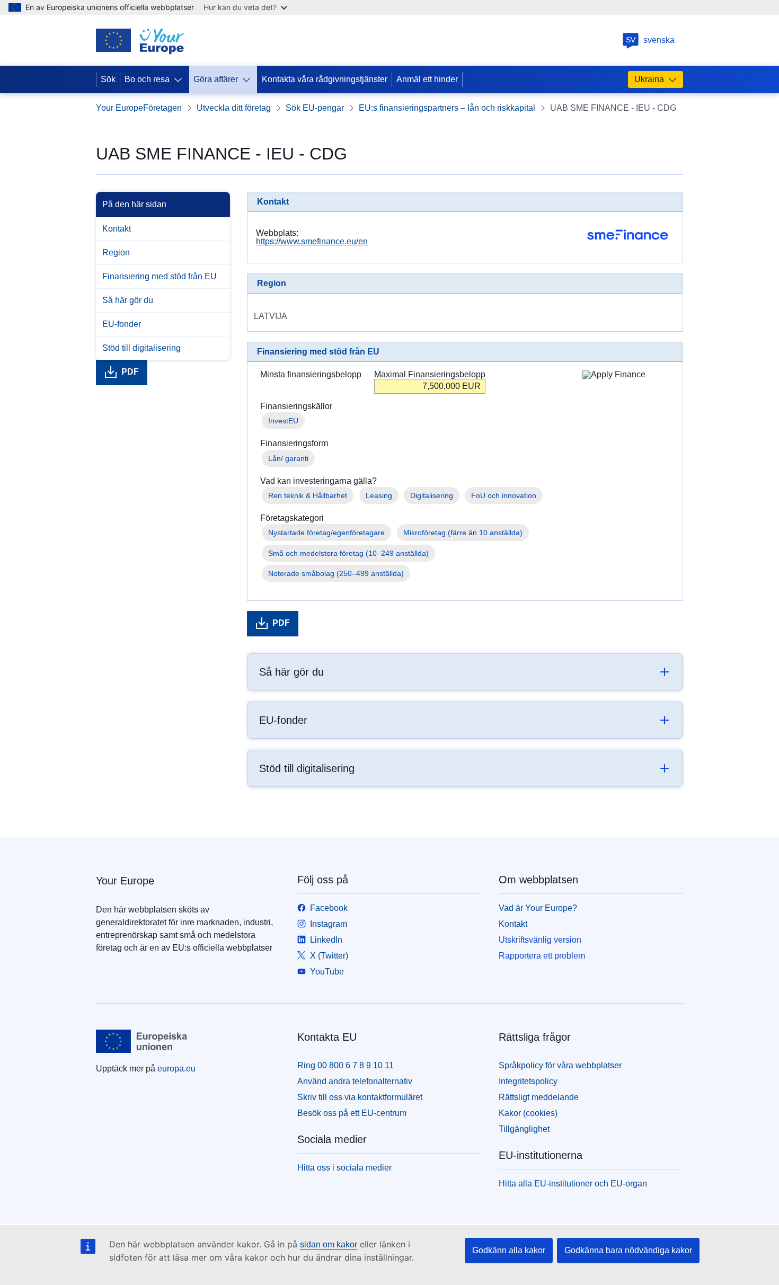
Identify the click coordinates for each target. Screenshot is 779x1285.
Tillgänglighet (524, 1128)
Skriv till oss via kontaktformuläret (359, 1097)
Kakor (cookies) (528, 1113)
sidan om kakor (328, 1244)
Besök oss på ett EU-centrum (351, 1113)
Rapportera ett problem (542, 955)
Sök (108, 79)
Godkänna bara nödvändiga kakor (628, 1250)
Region (116, 252)
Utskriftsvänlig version (540, 939)
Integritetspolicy (528, 1081)
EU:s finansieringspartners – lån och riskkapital (447, 107)
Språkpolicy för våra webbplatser (560, 1065)
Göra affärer (215, 79)
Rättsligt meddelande (539, 1097)
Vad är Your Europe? (538, 907)
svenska (650, 40)
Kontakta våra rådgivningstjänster (324, 79)
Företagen (162, 107)
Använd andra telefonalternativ (354, 1081)
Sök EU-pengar (315, 107)
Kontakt (116, 228)
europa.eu (176, 1068)
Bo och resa (147, 79)
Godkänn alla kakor (508, 1250)
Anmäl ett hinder (427, 79)
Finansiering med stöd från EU (159, 276)
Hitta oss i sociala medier (344, 1167)
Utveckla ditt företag (234, 107)
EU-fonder (121, 324)
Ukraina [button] (649, 79)
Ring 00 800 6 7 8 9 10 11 (345, 1065)
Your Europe (119, 107)
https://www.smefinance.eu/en (312, 241)
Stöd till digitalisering (141, 347)
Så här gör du (127, 300)
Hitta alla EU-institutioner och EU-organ (573, 1183)
